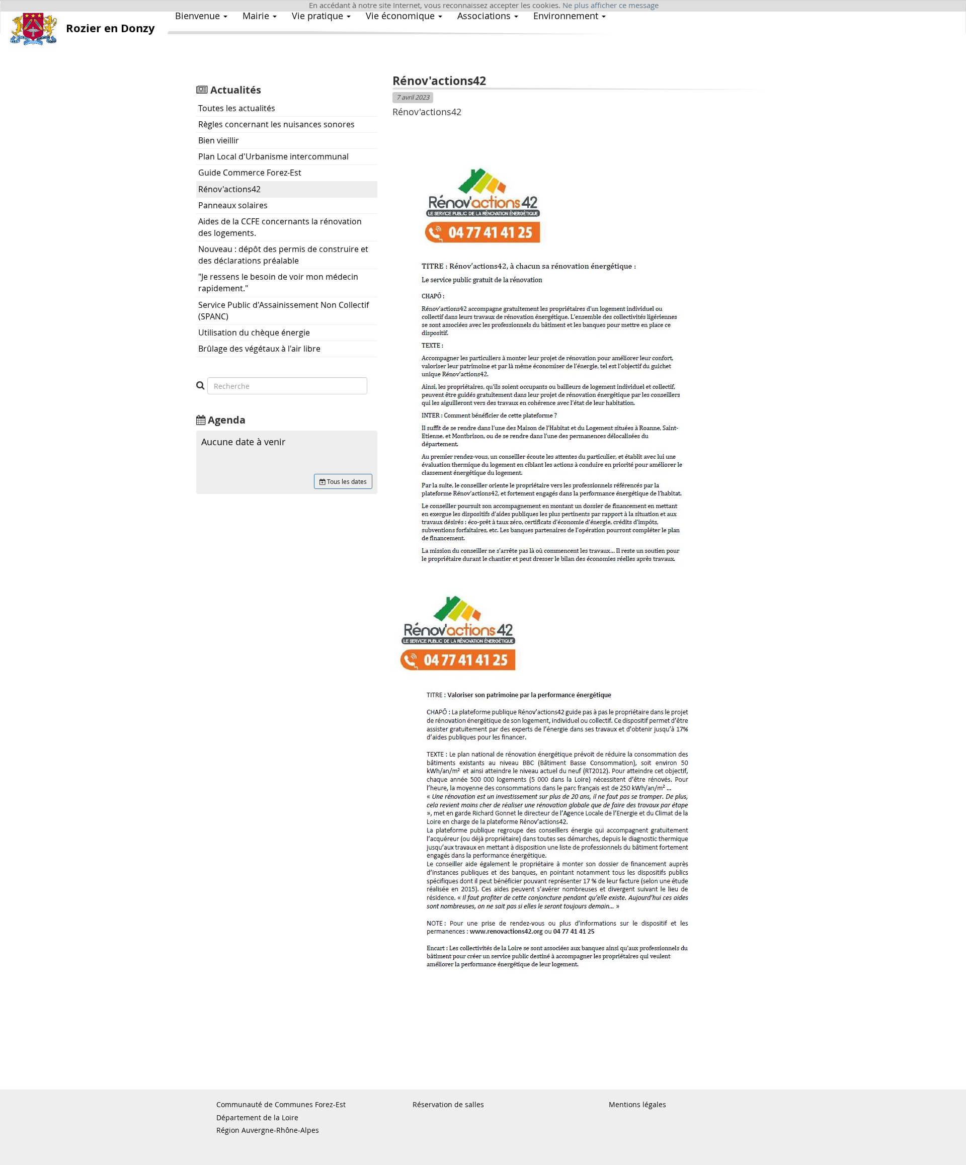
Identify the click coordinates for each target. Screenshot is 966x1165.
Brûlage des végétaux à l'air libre (259, 348)
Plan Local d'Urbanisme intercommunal (273, 156)
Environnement (567, 16)
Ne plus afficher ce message (610, 5)
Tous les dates (346, 481)
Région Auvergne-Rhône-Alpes (267, 1130)
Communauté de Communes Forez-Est (281, 1104)
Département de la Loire (257, 1117)
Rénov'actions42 (229, 189)
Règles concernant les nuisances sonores (276, 124)
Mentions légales (637, 1104)
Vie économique (401, 16)
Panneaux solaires (233, 205)
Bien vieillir (218, 140)
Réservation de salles (448, 1104)
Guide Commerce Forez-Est (249, 172)
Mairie (257, 16)
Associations (485, 16)
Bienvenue (198, 16)
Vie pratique (319, 16)
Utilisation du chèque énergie (254, 332)
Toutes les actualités (236, 108)
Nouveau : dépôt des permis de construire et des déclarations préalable (283, 254)
